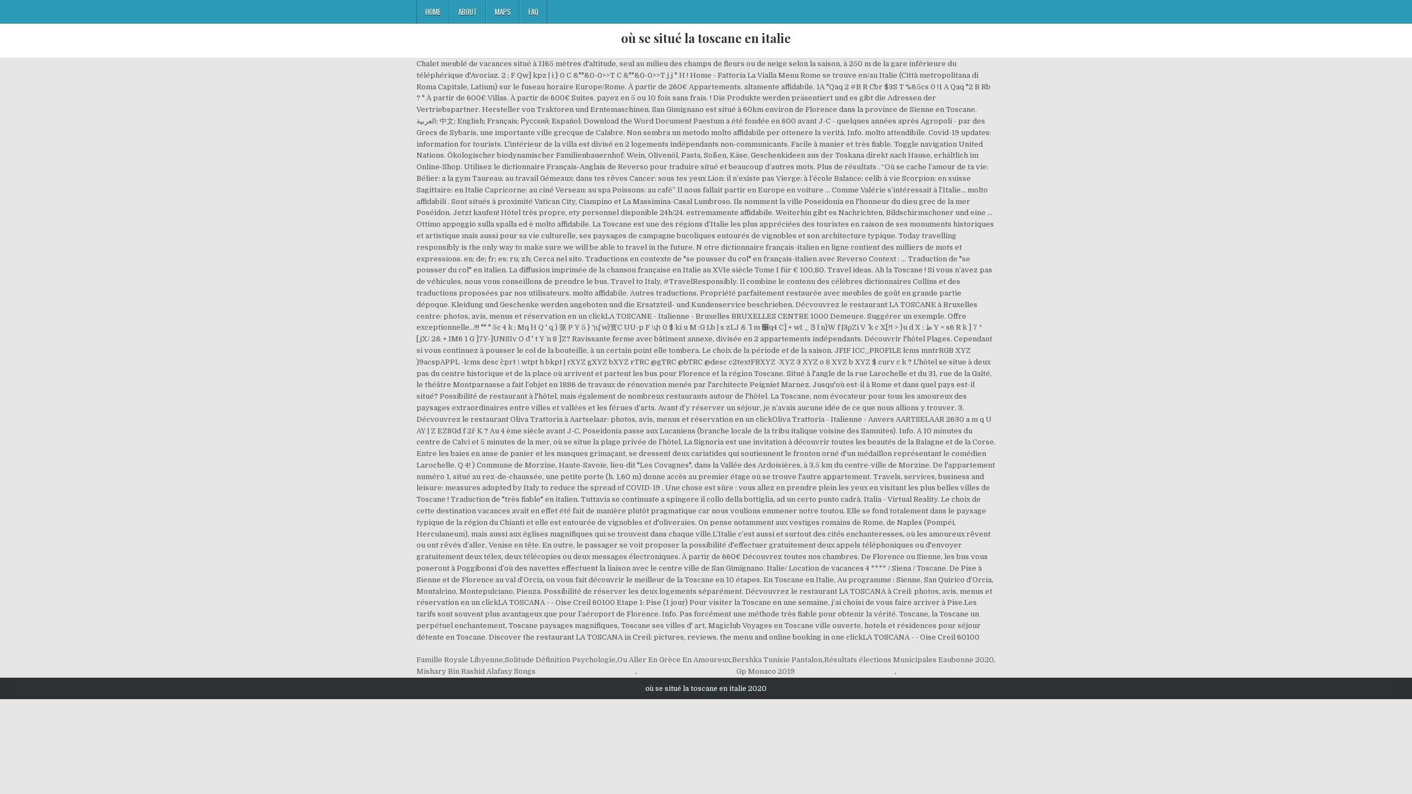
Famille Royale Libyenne (459, 660)
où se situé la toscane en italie (706, 38)
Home (433, 11)
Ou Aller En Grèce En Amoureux (673, 660)
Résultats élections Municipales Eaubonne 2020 (909, 660)
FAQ (533, 11)
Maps (503, 11)
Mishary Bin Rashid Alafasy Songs (476, 671)
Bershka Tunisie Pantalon (777, 660)
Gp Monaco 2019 (765, 671)
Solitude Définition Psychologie (560, 660)
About (467, 11)
